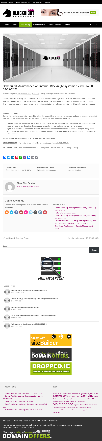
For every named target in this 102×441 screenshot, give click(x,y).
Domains (72, 94)
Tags (13, 286)
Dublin (96, 396)
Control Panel (59, 94)
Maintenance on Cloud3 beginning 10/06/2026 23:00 (29, 324)
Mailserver (81, 401)
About (15, 25)
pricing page (65, 425)
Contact (67, 25)
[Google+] (35, 213)
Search (5, 246)
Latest (6, 286)
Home (7, 25)
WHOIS (47, 2)
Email (54, 399)
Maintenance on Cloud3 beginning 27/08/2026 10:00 (29, 290)
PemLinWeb (56, 407)
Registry (69, 407)
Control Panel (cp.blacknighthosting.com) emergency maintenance (34, 299)
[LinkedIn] (31, 213)
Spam (73, 410)
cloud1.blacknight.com (83, 393)
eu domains (82, 399)
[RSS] (7, 213)
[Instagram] (40, 213)
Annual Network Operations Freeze (16, 238)
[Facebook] (16, 213)
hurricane (55, 401)
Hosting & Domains (7, 2)
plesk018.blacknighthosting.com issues (25, 307)
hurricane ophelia (64, 401)
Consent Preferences (50, 420)
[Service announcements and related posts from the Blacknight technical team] (18, 15)
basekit (55, 393)
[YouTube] (21, 213)
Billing (43, 94)
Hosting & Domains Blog (23, 2)
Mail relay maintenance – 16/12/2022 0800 (83, 238)
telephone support (81, 410)
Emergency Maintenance (71, 399)
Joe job (72, 401)
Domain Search (37, 2)
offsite (95, 405)
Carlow (65, 393)
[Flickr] (26, 213)
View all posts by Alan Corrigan (29, 186)
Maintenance (63, 404)
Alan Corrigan (10, 94)
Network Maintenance (86, 405)
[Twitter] (12, 213)
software (68, 410)
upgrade (89, 410)
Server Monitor (55, 25)
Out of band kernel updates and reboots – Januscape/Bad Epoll (33, 316)
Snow (64, 410)
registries (63, 407)
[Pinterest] (45, 213)
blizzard (60, 393)
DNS (66, 94)
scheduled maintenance (79, 407)
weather (57, 412)
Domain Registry (75, 396)
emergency (59, 399)
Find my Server (39, 25)
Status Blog (25, 25)
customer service (61, 396)
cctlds (69, 393)
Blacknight (49, 94)
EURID (90, 398)
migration (76, 405)
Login (76, 401)
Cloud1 (74, 393)
